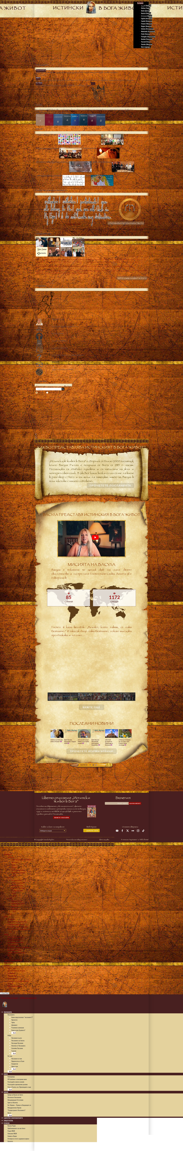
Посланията (11, 857)
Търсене (13, 893)
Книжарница (11, 919)
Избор (9, 878)
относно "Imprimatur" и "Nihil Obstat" (136, 840)
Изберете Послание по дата (47, 399)
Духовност (14, 867)
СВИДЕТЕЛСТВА (8, 963)
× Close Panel (5, 993)
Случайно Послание (17, 890)
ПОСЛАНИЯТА (8, 854)
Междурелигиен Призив (14, 950)
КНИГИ (6, 916)
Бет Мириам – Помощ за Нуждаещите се (19, 947)
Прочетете (14, 862)
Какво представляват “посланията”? (22, 859)
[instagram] (138, 830)
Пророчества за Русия (17, 903)
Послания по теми (16, 901)
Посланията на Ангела (17, 883)
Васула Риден (12, 968)
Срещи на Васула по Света (15, 937)
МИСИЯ (6, 934)
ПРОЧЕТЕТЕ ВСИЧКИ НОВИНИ (91, 751)
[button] (91, 434)
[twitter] (127, 830)
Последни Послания (17, 885)
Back (14, 875)
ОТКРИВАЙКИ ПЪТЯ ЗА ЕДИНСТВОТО (126, 223)
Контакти (10, 983)
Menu (38, 51)
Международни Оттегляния (15, 942)
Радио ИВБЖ (11, 973)
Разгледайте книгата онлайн (16, 924)
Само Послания (54, 393)
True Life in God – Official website (19, 998)
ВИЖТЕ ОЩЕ (91, 707)
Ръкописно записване (17, 870)
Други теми (14, 909)
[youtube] (117, 830)
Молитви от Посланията (18, 888)
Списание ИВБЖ (12, 976)
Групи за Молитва (13, 945)
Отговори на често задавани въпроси (18, 981)
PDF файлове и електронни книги (17, 921)
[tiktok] (143, 830)
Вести (9, 955)
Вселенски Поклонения (14, 940)
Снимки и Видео (12, 978)
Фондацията (104, 840)
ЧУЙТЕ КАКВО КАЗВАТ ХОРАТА (132, 278)
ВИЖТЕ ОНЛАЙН (61, 817)
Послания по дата (16, 880)
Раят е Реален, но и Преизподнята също (19, 929)
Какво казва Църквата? (18, 872)
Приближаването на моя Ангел (16, 971)
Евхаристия (14, 906)
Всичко (41, 393)
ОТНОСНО (7, 965)
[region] (91, 420)
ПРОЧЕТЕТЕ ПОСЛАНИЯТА (110, 485)
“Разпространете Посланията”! (16, 952)
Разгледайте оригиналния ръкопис (18, 927)
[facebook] (122, 830)
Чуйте (13, 865)
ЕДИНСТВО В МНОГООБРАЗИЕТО (13, 960)
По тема (10, 898)
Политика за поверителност (76, 840)
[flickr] (133, 830)
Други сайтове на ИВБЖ (14, 986)
